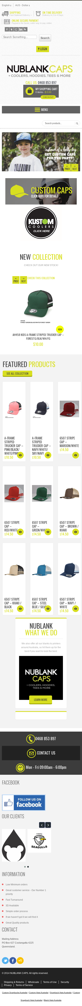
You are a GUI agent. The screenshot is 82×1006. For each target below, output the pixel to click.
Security (65, 982)
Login (42, 49)
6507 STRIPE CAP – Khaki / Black (12, 603)
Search (76, 123)
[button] (42, 825)
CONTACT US (46, 753)
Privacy (8, 985)
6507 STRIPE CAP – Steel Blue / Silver (40, 603)
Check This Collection (41, 278)
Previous (67, 167)
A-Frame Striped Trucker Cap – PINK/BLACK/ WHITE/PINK (13, 446)
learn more (40, 699)
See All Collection (17, 373)
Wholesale (33, 982)
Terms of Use (50, 982)
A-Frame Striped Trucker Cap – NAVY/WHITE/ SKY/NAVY (41, 446)
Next (74, 167)
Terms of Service (24, 985)
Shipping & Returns (14, 982)
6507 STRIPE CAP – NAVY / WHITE (68, 603)
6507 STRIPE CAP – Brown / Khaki (69, 526)
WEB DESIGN (76, 1000)
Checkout (48, 97)
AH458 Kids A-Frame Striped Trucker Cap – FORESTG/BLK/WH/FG (38, 336)
